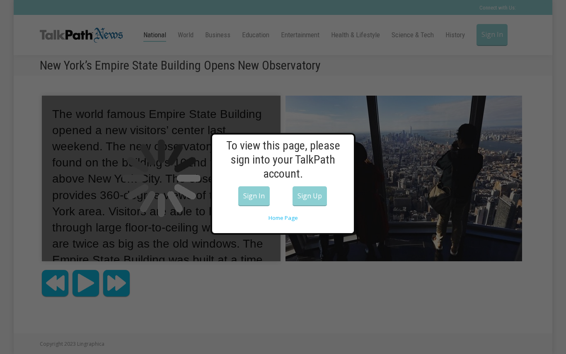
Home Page (283, 218)
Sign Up (310, 195)
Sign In (254, 195)
